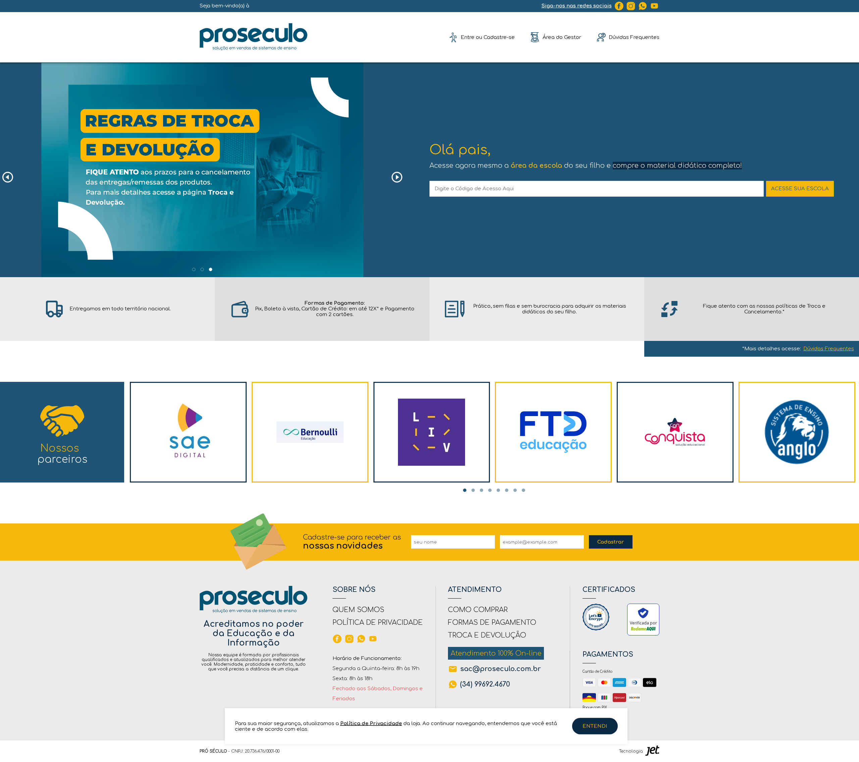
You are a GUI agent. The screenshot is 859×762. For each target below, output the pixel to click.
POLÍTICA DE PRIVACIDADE (378, 622)
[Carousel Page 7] (515, 490)
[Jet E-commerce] (652, 751)
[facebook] (619, 6)
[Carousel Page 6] (506, 490)
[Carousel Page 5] (498, 490)
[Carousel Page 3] (481, 490)
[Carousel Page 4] (490, 490)
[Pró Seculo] (253, 37)
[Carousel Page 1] (194, 269)
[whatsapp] (643, 6)
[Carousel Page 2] (202, 269)
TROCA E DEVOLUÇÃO (487, 635)
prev (7, 177)
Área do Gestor (562, 37)
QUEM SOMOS (358, 610)
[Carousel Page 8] (523, 490)
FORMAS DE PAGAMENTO (492, 622)
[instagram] (631, 6)
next (396, 177)
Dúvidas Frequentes (828, 349)
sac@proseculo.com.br (500, 669)
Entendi (595, 726)
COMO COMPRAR (478, 610)
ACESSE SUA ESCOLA (800, 189)
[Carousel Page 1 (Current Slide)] (464, 490)
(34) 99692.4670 (485, 684)
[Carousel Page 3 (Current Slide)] (210, 269)
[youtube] (654, 6)
